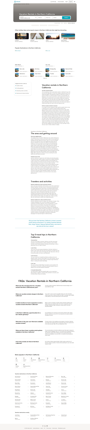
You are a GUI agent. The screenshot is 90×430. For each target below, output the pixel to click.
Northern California (71, 23)
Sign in (66, 1)
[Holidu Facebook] (47, 426)
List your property (61, 1)
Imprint (41, 428)
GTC (44, 428)
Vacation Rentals (57, 23)
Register (70, 1)
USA (62, 23)
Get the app (54, 1)
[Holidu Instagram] (43, 426)
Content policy (54, 428)
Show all (45, 78)
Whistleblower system (61, 428)
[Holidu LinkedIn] (45, 426)
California (65, 23)
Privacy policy (48, 428)
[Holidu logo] (19, 2)
